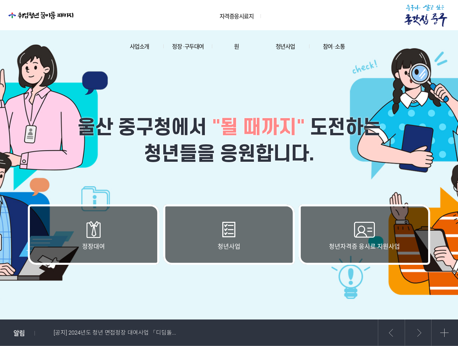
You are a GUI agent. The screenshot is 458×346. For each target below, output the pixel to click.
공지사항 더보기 (444, 332)
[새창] (426, 15)
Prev (391, 332)
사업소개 (139, 46)
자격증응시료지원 (237, 21)
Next (418, 332)
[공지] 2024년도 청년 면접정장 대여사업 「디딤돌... (115, 332)
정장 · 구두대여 (188, 46)
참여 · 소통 (334, 46)
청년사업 (285, 46)
